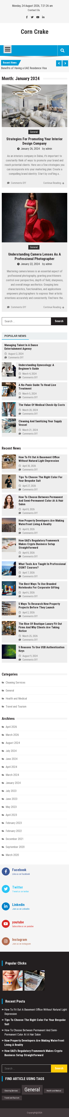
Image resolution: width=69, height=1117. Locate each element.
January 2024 (13, 783)
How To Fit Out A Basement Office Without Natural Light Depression (39, 459)
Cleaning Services (15, 682)
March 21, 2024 (30, 430)
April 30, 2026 (29, 465)
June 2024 (11, 759)
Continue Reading (52, 183)
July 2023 (11, 791)
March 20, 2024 (30, 410)
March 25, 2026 (30, 636)
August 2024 (13, 743)
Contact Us (34, 10)
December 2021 (15, 839)
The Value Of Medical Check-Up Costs (42, 405)
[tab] (15, 336)
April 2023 (11, 815)
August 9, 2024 (30, 656)
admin (49, 148)
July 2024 (11, 751)
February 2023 (14, 823)
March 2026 (12, 735)
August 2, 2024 (15, 353)
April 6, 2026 (28, 592)
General (34, 131)
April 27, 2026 (29, 485)
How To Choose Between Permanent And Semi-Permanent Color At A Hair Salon (41, 500)
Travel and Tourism (16, 706)
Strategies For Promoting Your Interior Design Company (34, 141)
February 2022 (14, 831)
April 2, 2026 (28, 612)
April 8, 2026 (28, 509)
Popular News (15, 335)
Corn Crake (34, 31)
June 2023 (11, 799)
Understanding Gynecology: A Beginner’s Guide (36, 366)
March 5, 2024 (29, 393)
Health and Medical (16, 698)
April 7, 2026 (28, 572)
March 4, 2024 (29, 373)
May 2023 (11, 807)
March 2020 (12, 855)
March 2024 (12, 775)
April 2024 (11, 767)
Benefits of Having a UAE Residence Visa (24, 67)
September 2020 (15, 847)
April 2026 (11, 727)
